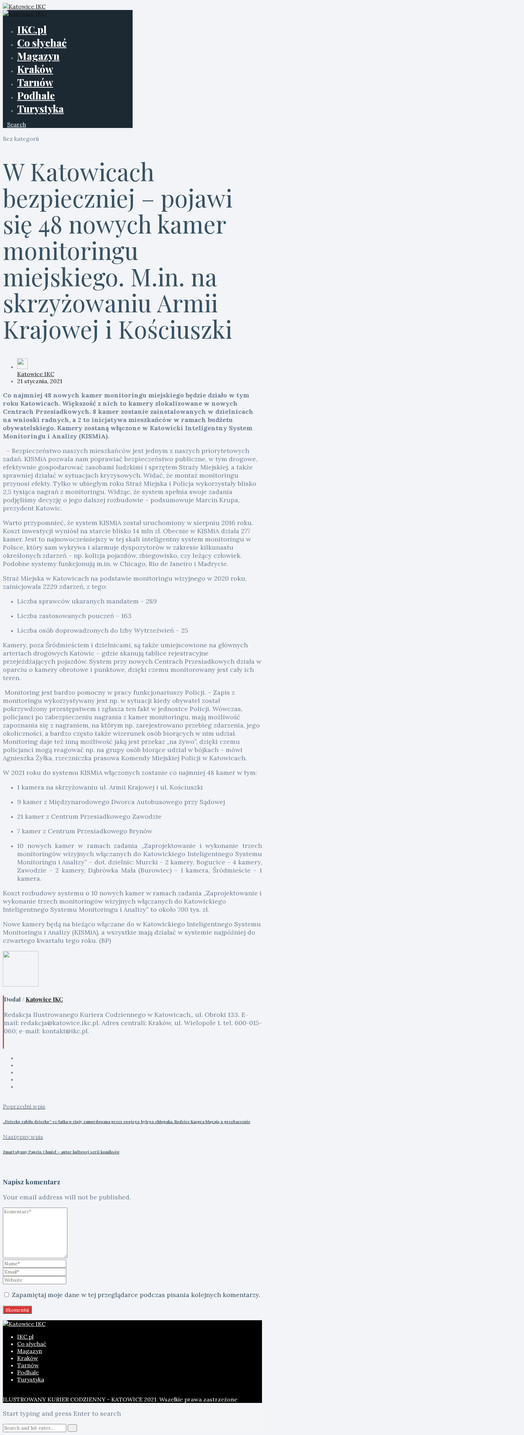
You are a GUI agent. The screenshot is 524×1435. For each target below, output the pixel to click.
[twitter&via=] (19, 1065)
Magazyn (38, 55)
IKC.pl (32, 29)
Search (16, 124)
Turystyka (40, 108)
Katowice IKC (35, 373)
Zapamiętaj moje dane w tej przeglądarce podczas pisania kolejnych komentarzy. (136, 1295)
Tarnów (35, 82)
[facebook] (19, 1057)
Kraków (35, 69)
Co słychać (42, 42)
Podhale (36, 95)
